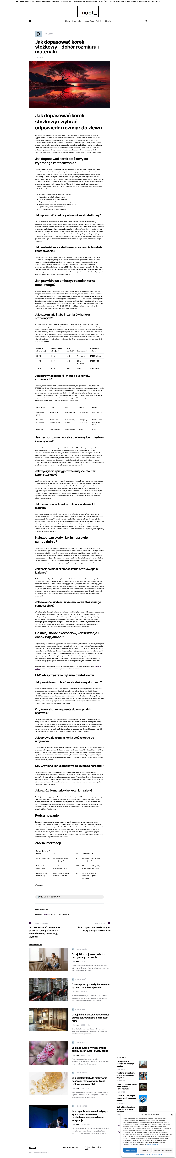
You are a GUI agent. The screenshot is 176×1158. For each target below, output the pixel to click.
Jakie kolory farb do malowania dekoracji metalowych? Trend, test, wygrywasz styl (89, 1081)
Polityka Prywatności (155, 1154)
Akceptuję (130, 1150)
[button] (172, 1114)
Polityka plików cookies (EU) (93, 1148)
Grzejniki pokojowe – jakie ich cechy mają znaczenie (88, 956)
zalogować (46, 914)
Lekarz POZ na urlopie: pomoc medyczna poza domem (126, 1098)
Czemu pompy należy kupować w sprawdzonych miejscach (91, 986)
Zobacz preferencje (163, 1150)
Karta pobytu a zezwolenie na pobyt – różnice (126, 1063)
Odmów (144, 1150)
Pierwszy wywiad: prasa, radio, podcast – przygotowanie (127, 1086)
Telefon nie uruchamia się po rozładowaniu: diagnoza (126, 1075)
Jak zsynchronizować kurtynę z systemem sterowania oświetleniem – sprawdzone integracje (90, 1116)
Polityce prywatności (152, 1144)
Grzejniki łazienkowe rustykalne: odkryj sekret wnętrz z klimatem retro (90, 1017)
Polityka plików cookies (141, 1154)
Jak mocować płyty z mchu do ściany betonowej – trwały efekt (90, 1049)
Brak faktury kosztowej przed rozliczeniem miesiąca (126, 1109)
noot (77, 961)
